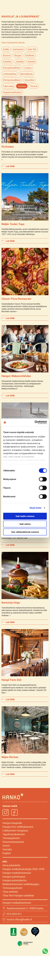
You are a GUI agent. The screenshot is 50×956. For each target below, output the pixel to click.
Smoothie (29, 80)
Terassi (33, 86)
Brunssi (7, 55)
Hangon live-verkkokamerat (17, 826)
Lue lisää (10, 166)
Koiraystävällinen (11, 67)
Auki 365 (32, 49)
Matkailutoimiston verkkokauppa (20, 884)
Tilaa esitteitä (10, 891)
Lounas (28, 67)
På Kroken (8, 146)
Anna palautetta (11, 865)
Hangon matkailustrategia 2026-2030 (23, 869)
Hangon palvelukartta (14, 880)
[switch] (43, 479)
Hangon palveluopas (13, 876)
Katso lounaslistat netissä (13, 42)
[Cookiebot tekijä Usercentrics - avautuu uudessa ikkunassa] (35, 422)
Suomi (6, 845)
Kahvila (31, 61)
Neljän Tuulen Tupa (13, 224)
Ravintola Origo (11, 602)
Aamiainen (18, 49)
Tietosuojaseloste (12, 888)
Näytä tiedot (35, 508)
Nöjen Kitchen (10, 757)
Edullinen (29, 55)
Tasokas (22, 86)
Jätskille (20, 61)
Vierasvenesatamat (13, 841)
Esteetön (7, 61)
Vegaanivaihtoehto (12, 92)
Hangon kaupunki (12, 823)
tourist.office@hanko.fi (19, 919)
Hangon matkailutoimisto (16, 872)
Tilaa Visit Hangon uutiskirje (18, 895)
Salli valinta (25, 524)
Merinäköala (26, 73)
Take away (8, 86)
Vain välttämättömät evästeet (25, 532)
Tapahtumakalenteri (13, 834)
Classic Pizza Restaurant (16, 298)
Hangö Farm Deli (11, 679)
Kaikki (6, 49)
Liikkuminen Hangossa (15, 830)
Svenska (7, 849)
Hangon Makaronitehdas (16, 376)
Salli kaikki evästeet (25, 516)
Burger (18, 55)
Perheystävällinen (12, 80)
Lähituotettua (9, 73)
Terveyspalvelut (11, 838)
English (6, 853)
